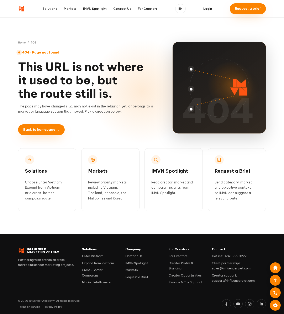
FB (226, 303)
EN (180, 9)
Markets (70, 9)
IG (249, 303)
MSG (275, 305)
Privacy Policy (53, 306)
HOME (275, 267)
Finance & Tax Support (185, 282)
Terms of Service (29, 306)
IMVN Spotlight (95, 9)
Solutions (49, 9)
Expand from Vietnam (98, 263)
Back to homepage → (41, 129)
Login (207, 9)
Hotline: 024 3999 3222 (229, 256)
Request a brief (248, 8)
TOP (275, 280)
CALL (275, 292)
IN (261, 303)
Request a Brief (136, 277)
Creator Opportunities (185, 275)
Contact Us (122, 9)
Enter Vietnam (92, 256)
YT (238, 303)
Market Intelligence (96, 282)
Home (22, 42)
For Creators (148, 9)
